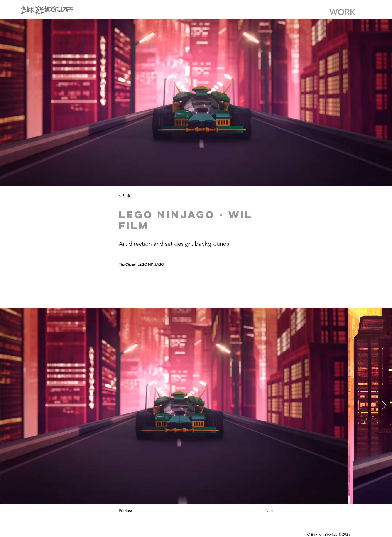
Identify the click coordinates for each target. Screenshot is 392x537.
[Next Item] (384, 405)
